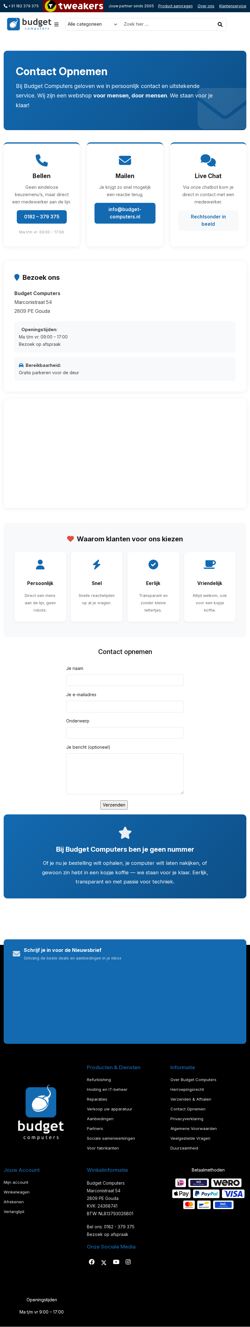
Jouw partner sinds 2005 (131, 6)
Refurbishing (99, 1079)
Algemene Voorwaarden (193, 1128)
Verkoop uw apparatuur (109, 1108)
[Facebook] (91, 1262)
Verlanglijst (14, 1211)
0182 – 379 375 (41, 217)
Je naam (74, 668)
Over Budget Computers (193, 1079)
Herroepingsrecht (187, 1089)
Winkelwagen (17, 1192)
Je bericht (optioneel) (88, 747)
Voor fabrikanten (103, 1148)
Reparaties (97, 1099)
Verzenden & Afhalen (190, 1099)
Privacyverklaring (186, 1118)
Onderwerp (77, 720)
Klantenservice (232, 6)
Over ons (206, 6)
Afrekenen (14, 1201)
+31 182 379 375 (23, 6)
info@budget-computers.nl (125, 213)
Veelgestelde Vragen (190, 1138)
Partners (95, 1128)
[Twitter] (103, 1262)
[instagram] (128, 1262)
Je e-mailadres (81, 694)
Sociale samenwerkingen (111, 1138)
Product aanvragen (175, 6)
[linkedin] (115, 1262)
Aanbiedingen (100, 1118)
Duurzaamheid (184, 1148)
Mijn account (16, 1182)
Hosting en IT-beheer (107, 1089)
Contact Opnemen (187, 1108)
